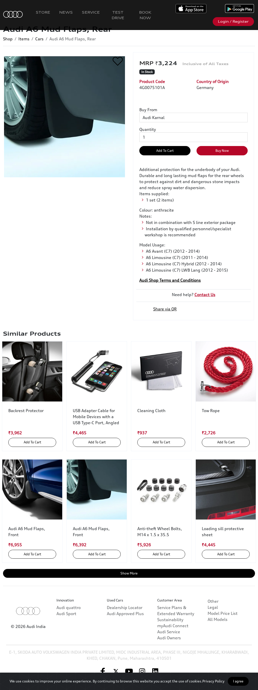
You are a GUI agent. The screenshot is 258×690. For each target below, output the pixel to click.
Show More (129, 573)
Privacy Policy (213, 681)
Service (91, 12)
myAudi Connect (172, 625)
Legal (213, 607)
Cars (39, 38)
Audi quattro (68, 607)
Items (23, 38)
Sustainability (170, 619)
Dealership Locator (124, 607)
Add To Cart (165, 151)
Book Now (145, 15)
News (66, 12)
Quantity (147, 129)
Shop (8, 38)
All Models (218, 619)
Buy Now (222, 151)
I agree (238, 681)
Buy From (148, 109)
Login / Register (233, 21)
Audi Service (168, 631)
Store (43, 12)
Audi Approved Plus (125, 613)
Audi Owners (169, 637)
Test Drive (118, 15)
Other (213, 601)
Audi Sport (66, 613)
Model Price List (223, 613)
